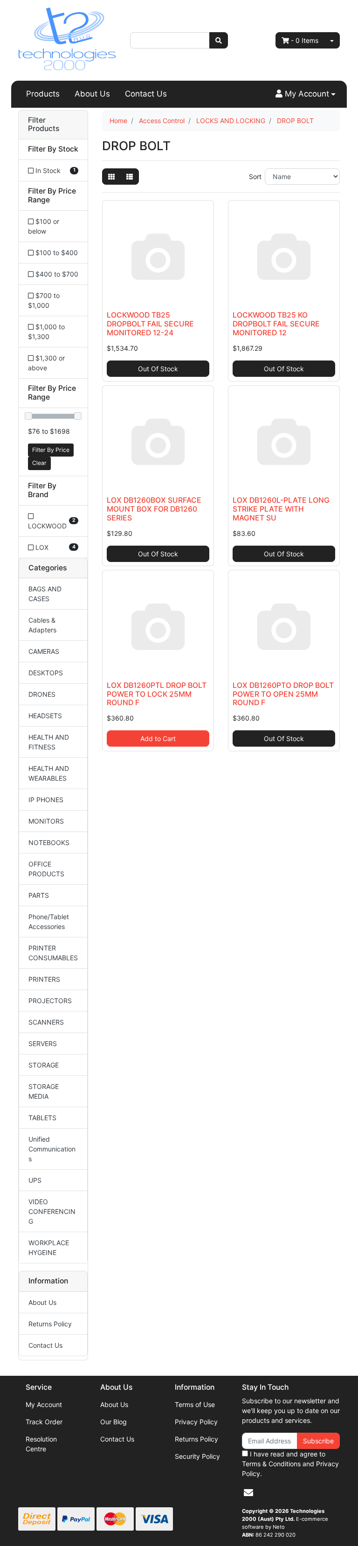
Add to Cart (158, 738)
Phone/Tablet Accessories (48, 921)
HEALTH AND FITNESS (48, 742)
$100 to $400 (56, 253)
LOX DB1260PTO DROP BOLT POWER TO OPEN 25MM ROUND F (283, 694)
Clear (39, 462)
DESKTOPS (45, 673)
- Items (304, 40)
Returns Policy (50, 1324)
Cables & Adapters (42, 625)
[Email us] (248, 1492)
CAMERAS (43, 651)
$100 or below (43, 226)
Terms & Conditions (271, 1464)
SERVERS (42, 1043)
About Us (92, 93)
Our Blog (113, 1422)
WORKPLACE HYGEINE (48, 1247)
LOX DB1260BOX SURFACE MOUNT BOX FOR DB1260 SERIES (154, 509)
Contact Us (146, 93)
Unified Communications (52, 1149)
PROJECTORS (50, 1001)
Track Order (44, 1422)
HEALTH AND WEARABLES (48, 773)
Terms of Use (195, 1404)
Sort (255, 176)
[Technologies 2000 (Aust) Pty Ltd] (67, 39)
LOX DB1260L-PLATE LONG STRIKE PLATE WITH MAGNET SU (281, 509)
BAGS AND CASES (45, 594)
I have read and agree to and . (290, 1463)
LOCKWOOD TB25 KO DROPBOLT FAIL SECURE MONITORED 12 (276, 324)
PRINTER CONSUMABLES (53, 953)
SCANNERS (46, 1022)
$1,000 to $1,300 (46, 331)
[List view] (129, 176)
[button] (305, 94)
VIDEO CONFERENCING (52, 1211)
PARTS (38, 895)
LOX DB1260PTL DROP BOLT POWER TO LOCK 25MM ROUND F (157, 694)
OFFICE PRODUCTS (46, 869)
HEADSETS (45, 716)
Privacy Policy (196, 1422)
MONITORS (46, 821)
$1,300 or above (46, 363)
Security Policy (197, 1456)
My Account (44, 1404)
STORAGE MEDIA (43, 1091)
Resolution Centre (41, 1444)
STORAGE (43, 1065)
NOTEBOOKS (48, 842)
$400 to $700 (56, 274)
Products (43, 93)
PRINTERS (44, 979)
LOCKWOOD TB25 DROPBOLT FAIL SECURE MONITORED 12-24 (150, 324)
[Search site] (218, 40)
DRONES (41, 694)
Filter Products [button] (43, 124)
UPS (34, 1180)
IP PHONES (45, 800)
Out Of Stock (158, 369)
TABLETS (42, 1118)
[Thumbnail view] (111, 176)
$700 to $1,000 (44, 300)
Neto (279, 1527)
